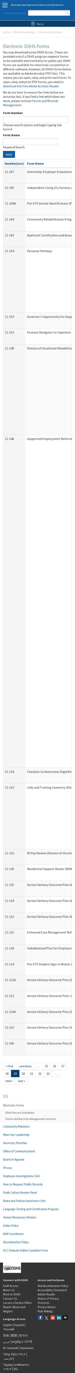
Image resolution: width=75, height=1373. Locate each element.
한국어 (23, 1335)
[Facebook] (40, 1317)
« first (10, 1066)
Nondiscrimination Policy (53, 1286)
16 (54, 1066)
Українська (27, 1348)
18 (7, 1074)
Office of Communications (19, 1151)
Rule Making (45, 1311)
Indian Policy (11, 1225)
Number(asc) (14, 163)
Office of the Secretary (24, 32)
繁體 (14, 1335)
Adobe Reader (46, 1294)
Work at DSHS (11, 1294)
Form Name (11, 135)
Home (6, 32)
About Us (9, 1290)
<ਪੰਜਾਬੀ (27, 1342)
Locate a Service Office (17, 1303)
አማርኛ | (22, 1354)
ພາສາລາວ (21, 1365)
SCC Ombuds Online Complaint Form (25, 1250)
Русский (9, 1329)
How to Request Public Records (23, 1184)
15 (46, 1066)
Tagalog (8, 1365)
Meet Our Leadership (16, 1135)
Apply (9, 154)
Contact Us (10, 1298)
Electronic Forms (13, 1105)
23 (48, 1074)
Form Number (13, 113)
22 (39, 1074)
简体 (6, 1335)
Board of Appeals (13, 1159)
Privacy (7, 1168)
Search (67, 13)
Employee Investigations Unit (21, 1176)
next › (9, 1081)
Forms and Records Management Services (30, 1119)
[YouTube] (53, 1317)
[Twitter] (46, 1317)
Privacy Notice (47, 1307)
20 (23, 1074)
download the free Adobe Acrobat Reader (31, 86)
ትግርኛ (8, 1369)
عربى (6, 1342)
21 (31, 1074)
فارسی (8, 1358)
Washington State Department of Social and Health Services (37, 5)
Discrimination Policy (16, 1242)
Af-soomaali (10, 1348)
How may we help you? (15, 13)
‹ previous (25, 1066)
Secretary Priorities (15, 1143)
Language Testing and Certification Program (30, 1209)
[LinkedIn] (59, 1317)
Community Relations (16, 1126)
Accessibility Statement (52, 1290)
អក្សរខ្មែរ (16, 1342)
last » (21, 1081)
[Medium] (65, 1317)
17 (62, 1066)
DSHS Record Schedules (19, 1112)
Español (19, 1325)
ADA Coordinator (13, 1234)
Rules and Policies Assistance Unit (24, 1201)
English (8, 1325)
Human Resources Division (19, 1217)
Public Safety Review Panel (20, 1192)
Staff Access (10, 1286)
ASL (16, 1369)
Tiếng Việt (9, 1354)
